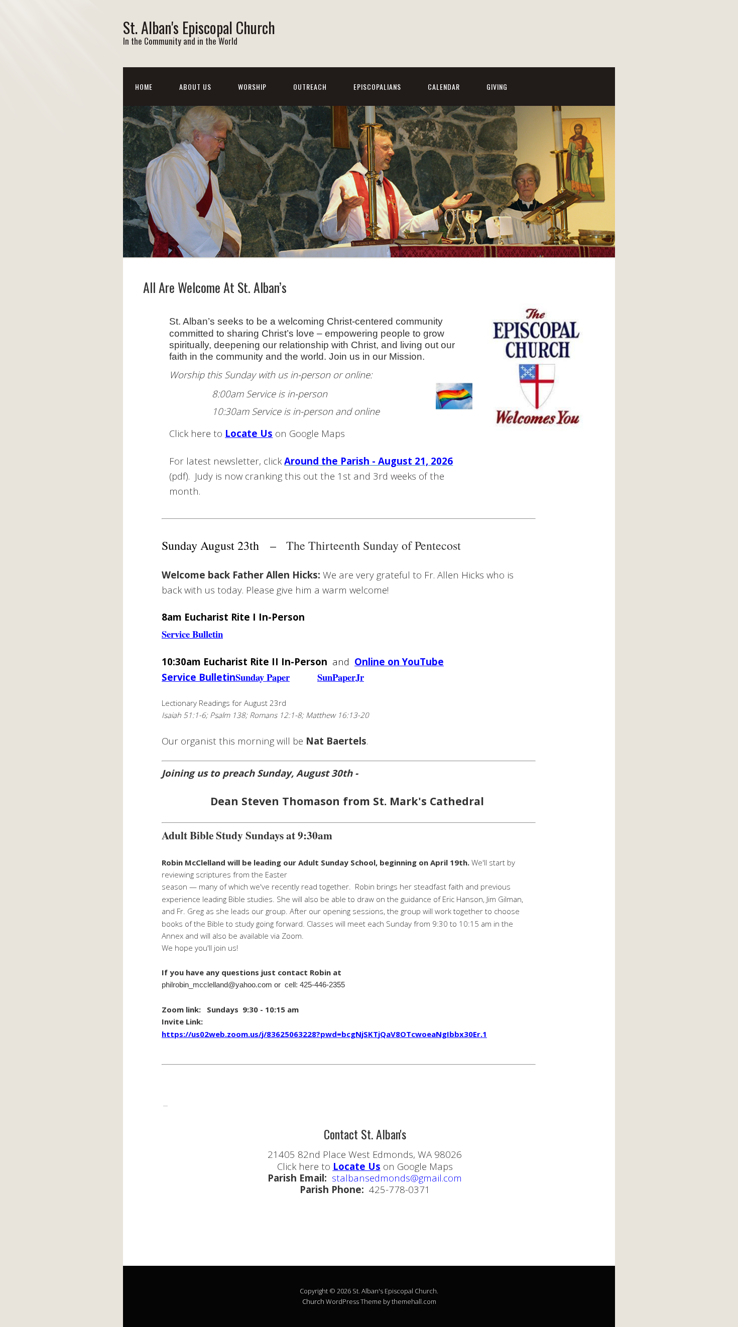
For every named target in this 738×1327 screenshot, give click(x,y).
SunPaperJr (340, 677)
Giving (497, 86)
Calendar (444, 86)
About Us (195, 86)
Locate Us (249, 433)
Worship (252, 86)
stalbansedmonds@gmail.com (397, 1177)
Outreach (310, 86)
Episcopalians (377, 86)
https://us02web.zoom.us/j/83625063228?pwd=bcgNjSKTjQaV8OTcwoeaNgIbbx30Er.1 (324, 1034)
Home (144, 86)
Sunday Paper (262, 677)
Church (313, 1301)
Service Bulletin (192, 634)
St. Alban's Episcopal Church (199, 27)
